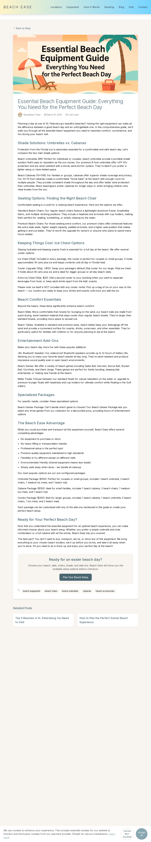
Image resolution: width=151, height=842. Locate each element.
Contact (142, 7)
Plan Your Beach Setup (75, 577)
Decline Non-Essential (127, 834)
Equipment (73, 7)
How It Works (92, 7)
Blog (121, 7)
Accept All (141, 834)
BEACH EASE (18, 7)
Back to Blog (23, 28)
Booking (109, 7)
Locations (56, 7)
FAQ (131, 7)
